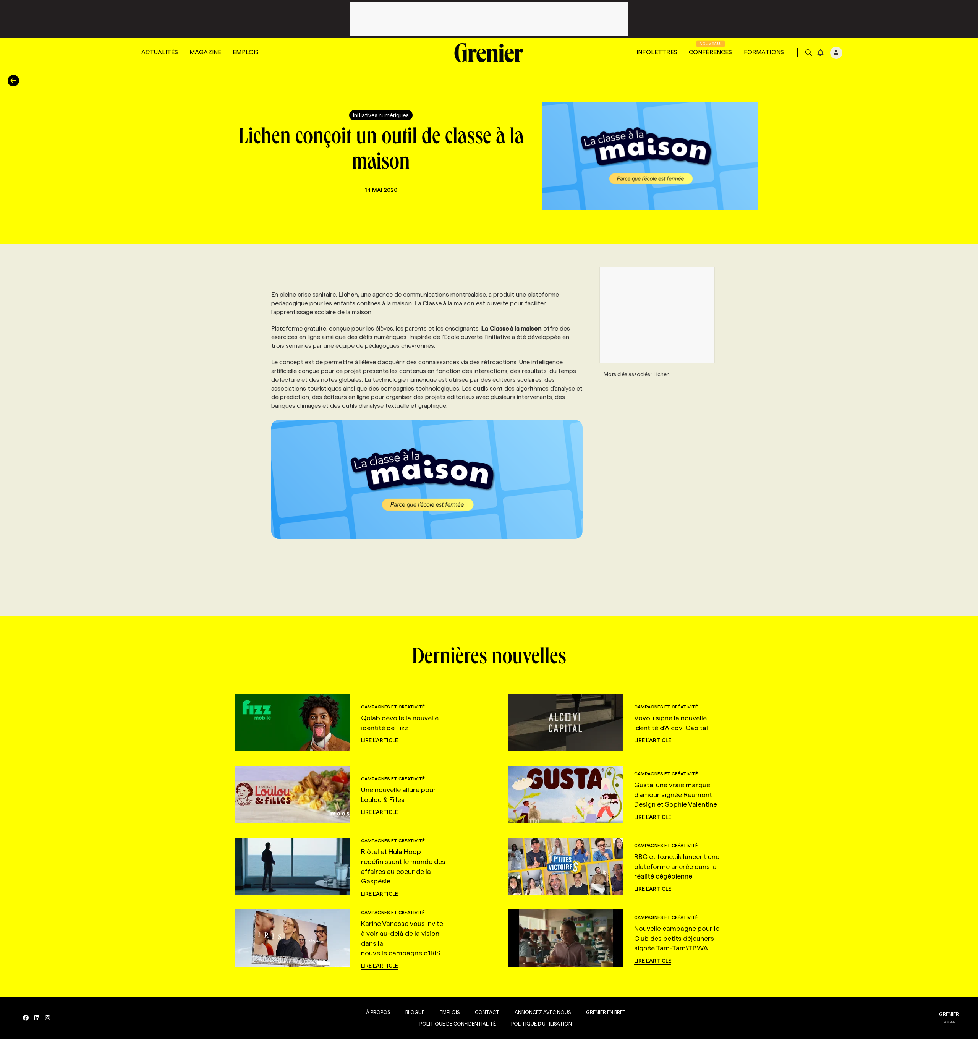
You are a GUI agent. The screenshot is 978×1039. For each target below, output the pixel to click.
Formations (764, 52)
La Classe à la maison (444, 303)
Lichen (348, 294)
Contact (487, 1012)
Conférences (710, 52)
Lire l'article (379, 740)
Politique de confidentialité (457, 1023)
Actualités (159, 52)
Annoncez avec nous (543, 1012)
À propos (378, 1012)
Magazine (205, 52)
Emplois (246, 52)
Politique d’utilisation (541, 1023)
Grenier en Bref (605, 1012)
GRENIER (949, 1014)
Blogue (414, 1012)
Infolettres (656, 52)
